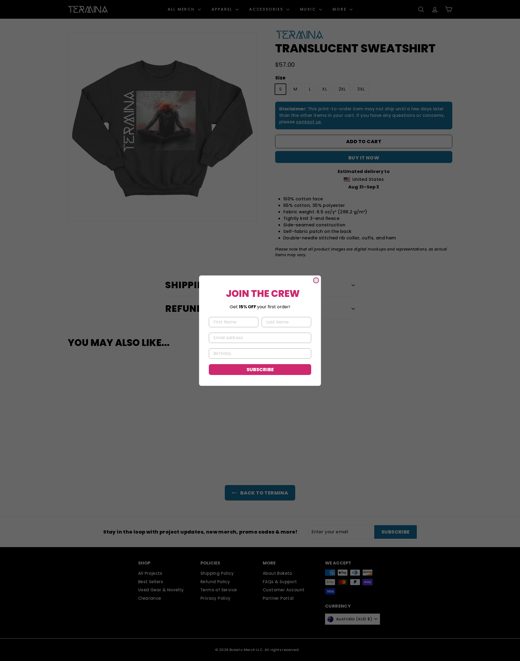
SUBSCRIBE (260, 369)
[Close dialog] (316, 280)
